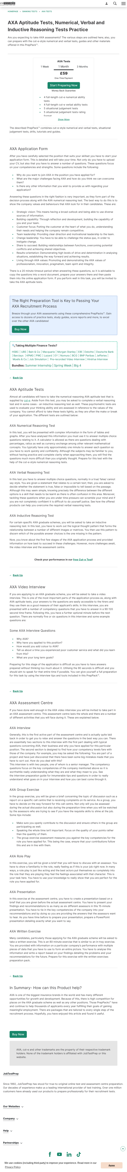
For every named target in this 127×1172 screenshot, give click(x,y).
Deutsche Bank (105, 351)
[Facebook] (49, 1154)
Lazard (48, 355)
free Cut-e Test (82, 559)
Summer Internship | (39, 365)
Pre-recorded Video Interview (67, 359)
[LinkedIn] (69, 1154)
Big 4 (77, 365)
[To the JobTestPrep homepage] (7, 3)
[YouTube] (59, 1154)
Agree (112, 1165)
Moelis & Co (20, 359)
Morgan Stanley (66, 351)
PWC (39, 355)
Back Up (18, 377)
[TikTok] (78, 1154)
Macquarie (49, 351)
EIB (80, 351)
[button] (106, 3)
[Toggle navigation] (123, 3)
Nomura (65, 355)
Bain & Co (34, 351)
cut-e (27, 400)
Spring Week (62, 365)
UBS (23, 351)
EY (56, 355)
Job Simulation (38, 359)
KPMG (30, 355)
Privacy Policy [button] (13, 1167)
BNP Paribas (87, 355)
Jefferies (101, 355)
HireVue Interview (97, 359)
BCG (74, 355)
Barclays (18, 355)
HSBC (15, 351)
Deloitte (89, 351)
